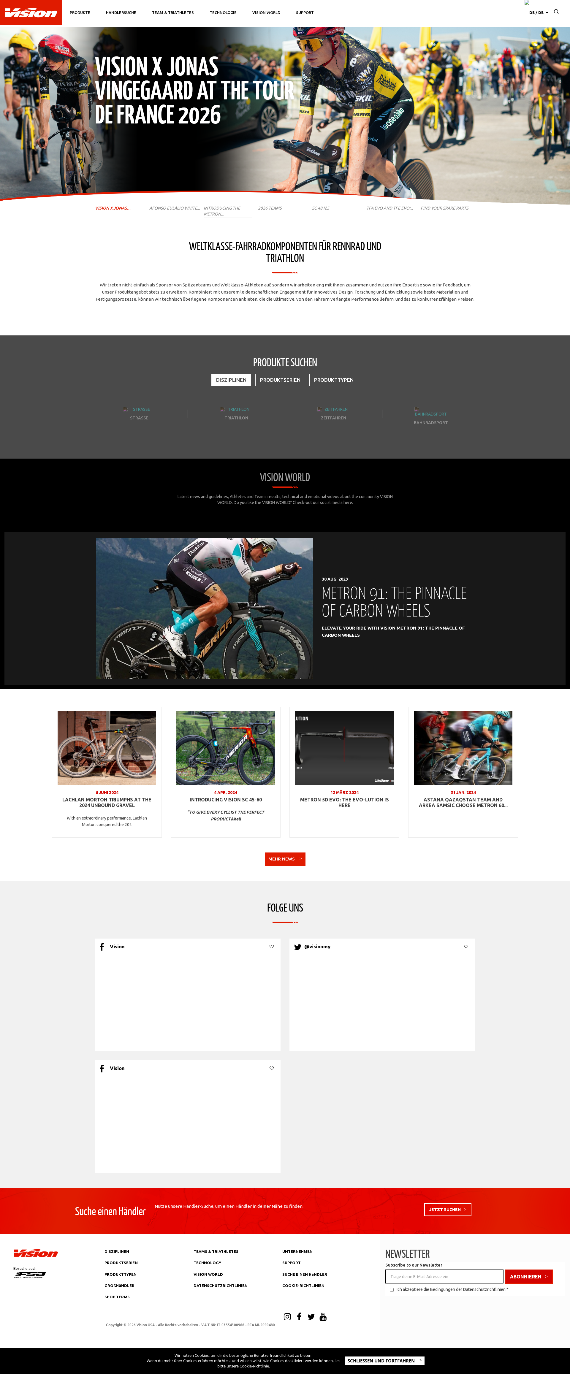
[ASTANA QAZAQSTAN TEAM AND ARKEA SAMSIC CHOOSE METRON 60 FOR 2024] (463, 748)
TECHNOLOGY (207, 1263)
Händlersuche (121, 12)
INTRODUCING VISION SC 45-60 (226, 799)
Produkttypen (334, 380)
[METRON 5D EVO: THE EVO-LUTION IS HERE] (344, 748)
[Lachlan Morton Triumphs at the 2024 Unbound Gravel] (107, 748)
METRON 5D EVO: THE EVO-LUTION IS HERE (344, 802)
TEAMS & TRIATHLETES (216, 1251)
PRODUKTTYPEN (120, 1274)
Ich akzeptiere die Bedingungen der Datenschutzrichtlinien (451, 1289)
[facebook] (299, 1317)
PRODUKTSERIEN (121, 1263)
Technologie (223, 12)
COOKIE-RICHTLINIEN (303, 1285)
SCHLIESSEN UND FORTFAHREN (382, 1361)
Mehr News (282, 858)
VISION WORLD (208, 1274)
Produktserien (280, 380)
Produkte (80, 12)
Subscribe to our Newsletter (413, 1265)
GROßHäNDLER (119, 1285)
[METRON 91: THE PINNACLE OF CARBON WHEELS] (204, 608)
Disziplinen (231, 380)
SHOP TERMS (117, 1297)
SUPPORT (291, 1263)
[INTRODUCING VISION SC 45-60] (225, 748)
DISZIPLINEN (116, 1251)
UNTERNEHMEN (297, 1251)
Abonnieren (526, 1276)
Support (305, 12)
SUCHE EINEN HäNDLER (304, 1274)
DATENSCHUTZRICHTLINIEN (221, 1285)
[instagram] (287, 1317)
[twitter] (311, 1317)
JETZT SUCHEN (445, 1209)
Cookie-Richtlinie (254, 1366)
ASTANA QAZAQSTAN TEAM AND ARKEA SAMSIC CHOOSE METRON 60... (463, 802)
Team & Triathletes (173, 12)
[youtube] (323, 1317)
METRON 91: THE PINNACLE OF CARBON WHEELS (394, 601)
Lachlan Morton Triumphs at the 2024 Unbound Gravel (106, 802)
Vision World (266, 12)
